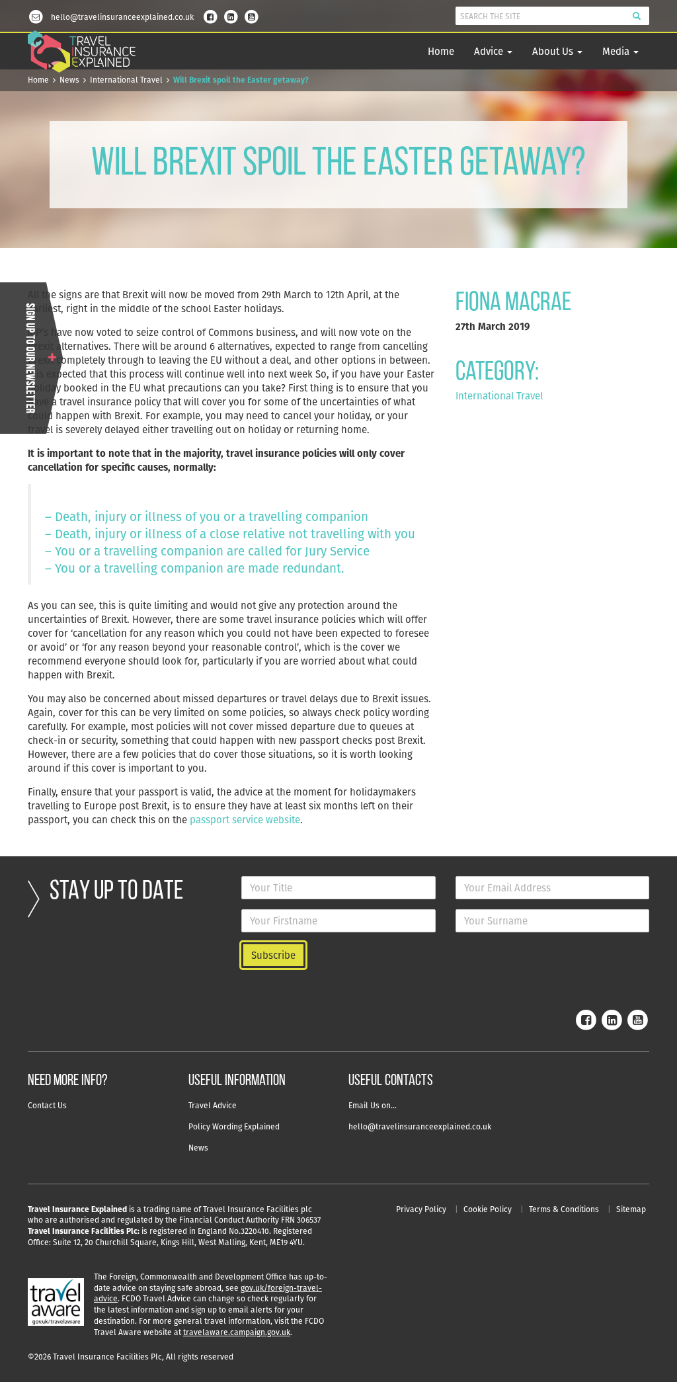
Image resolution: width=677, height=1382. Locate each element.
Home (441, 51)
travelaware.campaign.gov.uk (236, 1332)
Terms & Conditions (564, 1209)
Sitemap (631, 1209)
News (69, 79)
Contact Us (47, 1105)
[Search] (636, 16)
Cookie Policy (487, 1209)
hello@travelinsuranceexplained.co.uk (419, 1126)
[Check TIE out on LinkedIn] (231, 15)
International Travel (126, 79)
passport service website (245, 820)
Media (617, 51)
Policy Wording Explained (234, 1126)
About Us (554, 51)
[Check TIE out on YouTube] (251, 15)
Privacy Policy (421, 1209)
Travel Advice (212, 1105)
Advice (490, 51)
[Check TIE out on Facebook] (210, 15)
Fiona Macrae (513, 303)
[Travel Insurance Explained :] (82, 51)
